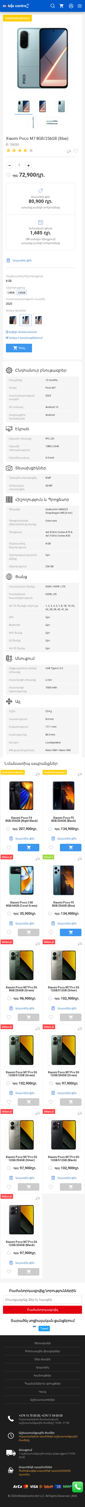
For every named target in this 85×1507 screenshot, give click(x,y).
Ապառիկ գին (22, 260)
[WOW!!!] (31, 151)
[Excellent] (25, 151)
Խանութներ (42, 1375)
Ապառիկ (42, 1367)
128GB (11, 292)
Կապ (42, 1391)
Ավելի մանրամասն (22, 331)
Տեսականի (42, 1343)
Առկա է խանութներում (25, 337)
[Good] (19, 151)
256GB (22, 292)
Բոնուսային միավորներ (42, 1351)
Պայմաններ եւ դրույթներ (43, 1383)
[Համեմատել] (69, 151)
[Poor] (8, 151)
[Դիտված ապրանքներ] (75, 151)
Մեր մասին (42, 1359)
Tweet (44, 1328)
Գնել (22, 348)
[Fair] (14, 151)
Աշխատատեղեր (42, 1399)
